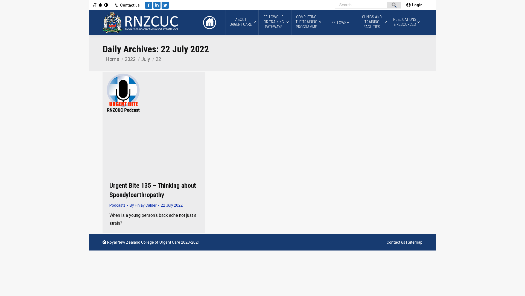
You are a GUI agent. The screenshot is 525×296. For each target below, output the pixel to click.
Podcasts (117, 205)
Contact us (130, 5)
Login (417, 5)
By (143, 205)
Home (112, 59)
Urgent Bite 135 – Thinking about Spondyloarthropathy (152, 190)
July (145, 59)
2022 (130, 59)
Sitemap (415, 242)
